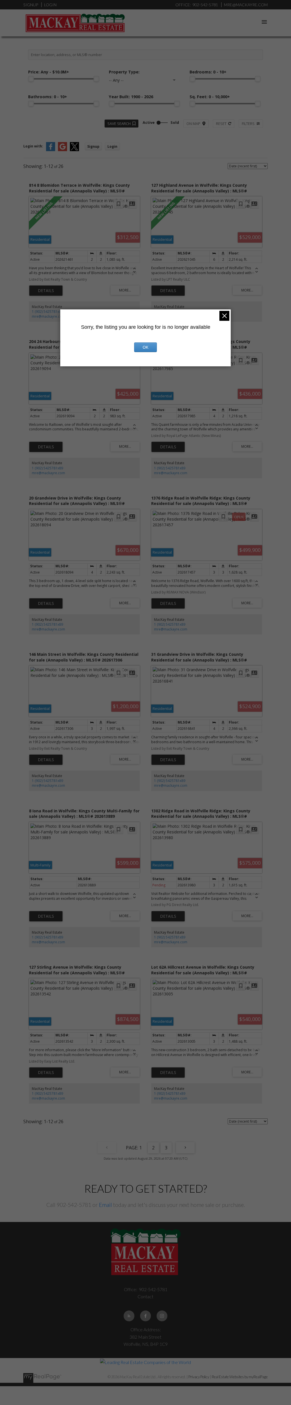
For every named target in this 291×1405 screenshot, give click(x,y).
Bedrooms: (208, 72)
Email (105, 1204)
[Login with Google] (62, 149)
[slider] (31, 79)
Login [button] (112, 146)
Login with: (33, 146)
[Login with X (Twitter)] (74, 149)
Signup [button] (93, 146)
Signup (30, 4)
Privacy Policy (198, 1377)
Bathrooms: (47, 96)
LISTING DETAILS (46, 290)
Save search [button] (119, 123)
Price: (48, 72)
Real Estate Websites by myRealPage (240, 1377)
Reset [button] (221, 123)
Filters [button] (248, 123)
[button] (129, 1315)
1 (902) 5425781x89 (47, 311)
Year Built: (131, 96)
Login (50, 4)
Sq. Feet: (210, 96)
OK (145, 347)
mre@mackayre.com (48, 316)
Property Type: (124, 72)
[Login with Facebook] (50, 149)
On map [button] (193, 123)
